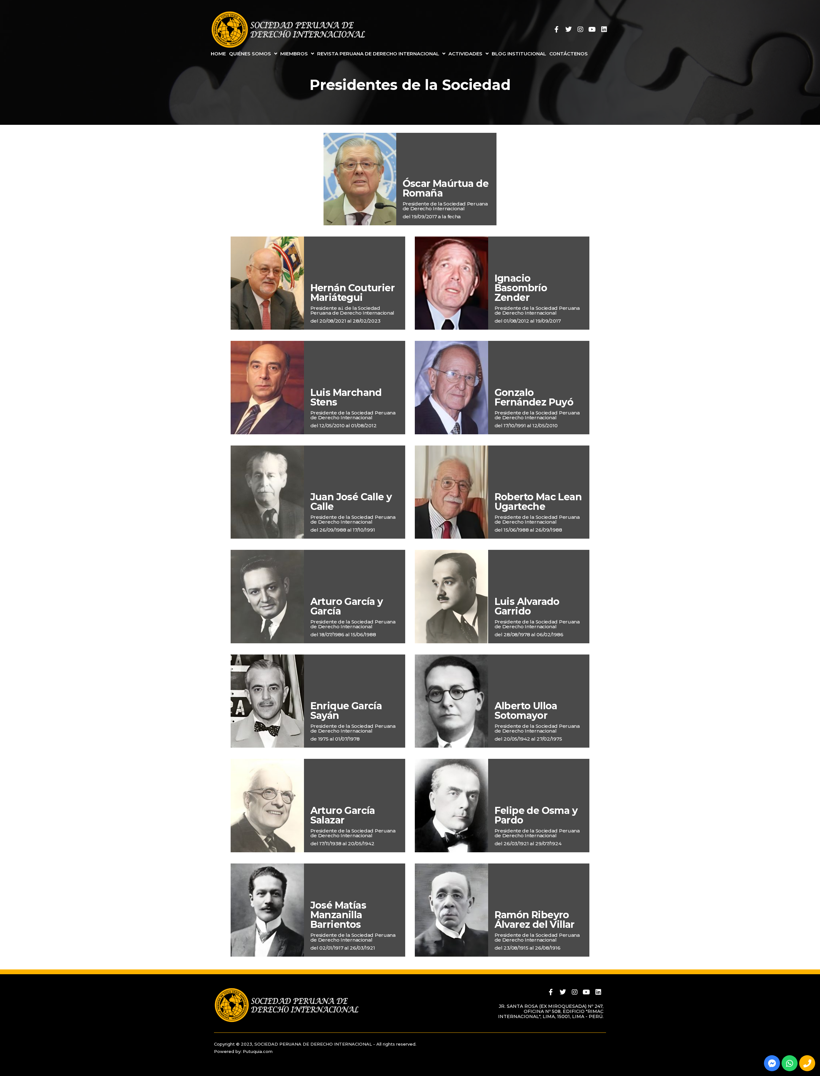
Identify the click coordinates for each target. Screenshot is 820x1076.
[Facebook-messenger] (772, 1063)
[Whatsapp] (790, 1063)
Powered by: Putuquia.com (243, 1051)
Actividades (465, 54)
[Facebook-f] (557, 29)
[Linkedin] (604, 29)
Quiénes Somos (250, 54)
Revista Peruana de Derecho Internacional (378, 54)
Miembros (294, 54)
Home (218, 54)
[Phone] (807, 1063)
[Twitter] (568, 29)
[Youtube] (592, 29)
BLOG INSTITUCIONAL (519, 54)
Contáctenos (568, 54)
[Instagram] (580, 29)
